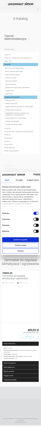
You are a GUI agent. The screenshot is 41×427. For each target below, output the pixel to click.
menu (3, 10)
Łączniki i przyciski (10, 78)
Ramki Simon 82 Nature (12, 75)
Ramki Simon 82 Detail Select (14, 71)
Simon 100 (7, 61)
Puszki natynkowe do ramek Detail (15, 118)
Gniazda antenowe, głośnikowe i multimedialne (19, 107)
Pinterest (29, 392)
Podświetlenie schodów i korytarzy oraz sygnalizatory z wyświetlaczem (17, 114)
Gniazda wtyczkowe (11, 103)
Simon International (34, 404)
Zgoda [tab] (7, 180)
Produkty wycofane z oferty (13, 124)
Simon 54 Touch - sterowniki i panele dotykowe (18, 131)
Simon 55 (7, 55)
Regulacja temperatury (12, 97)
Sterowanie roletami (11, 81)
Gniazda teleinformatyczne (13, 110)
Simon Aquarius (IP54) (11, 151)
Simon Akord (8, 144)
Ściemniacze (9, 94)
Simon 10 (7, 141)
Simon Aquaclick (9, 147)
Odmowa (21, 251)
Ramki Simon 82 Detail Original (14, 68)
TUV (21, 413)
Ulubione (20, 10)
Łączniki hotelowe (10, 84)
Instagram (23, 392)
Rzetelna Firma (10, 404)
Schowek (29, 10)
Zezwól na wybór (20, 245)
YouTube (18, 392)
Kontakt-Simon (20, 4)
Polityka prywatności (20, 422)
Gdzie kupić (28, 336)
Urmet (24, 404)
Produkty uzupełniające (12, 121)
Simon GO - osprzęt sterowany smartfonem (17, 58)
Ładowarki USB (9, 100)
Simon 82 (7, 64)
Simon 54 (7, 128)
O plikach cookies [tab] (33, 180)
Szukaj (12, 10)
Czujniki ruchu (9, 91)
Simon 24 (7, 135)
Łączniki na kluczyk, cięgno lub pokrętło (17, 87)
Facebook (12, 392)
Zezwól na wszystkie (20, 239)
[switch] (36, 219)
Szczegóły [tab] (19, 180)
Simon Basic (8, 138)
